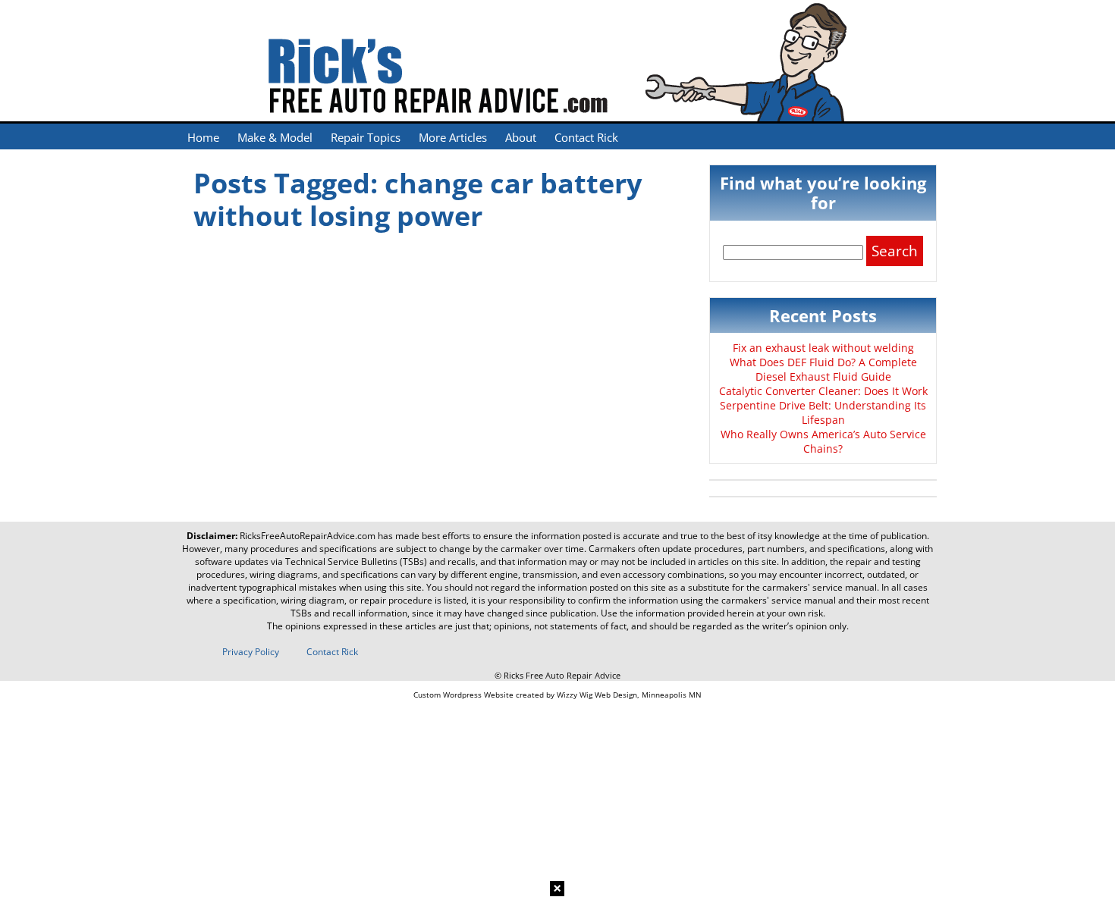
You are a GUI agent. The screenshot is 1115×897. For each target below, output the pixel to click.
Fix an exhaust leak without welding (823, 347)
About (520, 137)
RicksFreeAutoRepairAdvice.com (307, 535)
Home (203, 137)
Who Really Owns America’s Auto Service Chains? (823, 441)
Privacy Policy (250, 651)
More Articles (453, 137)
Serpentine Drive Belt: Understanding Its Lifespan (823, 412)
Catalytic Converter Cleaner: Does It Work (823, 391)
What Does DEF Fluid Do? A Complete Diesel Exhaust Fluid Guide (823, 369)
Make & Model (275, 137)
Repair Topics (365, 137)
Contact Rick (586, 137)
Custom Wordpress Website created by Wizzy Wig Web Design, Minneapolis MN (557, 694)
